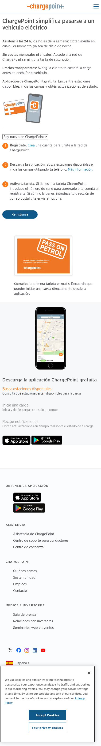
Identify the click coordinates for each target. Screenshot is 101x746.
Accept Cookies (47, 715)
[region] (47, 704)
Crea (31, 145)
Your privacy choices (47, 728)
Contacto (20, 590)
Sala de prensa (24, 614)
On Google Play (29, 508)
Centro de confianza (28, 547)
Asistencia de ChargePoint (33, 534)
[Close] (89, 673)
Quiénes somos (25, 571)
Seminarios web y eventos (33, 627)
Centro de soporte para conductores (41, 540)
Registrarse (20, 214)
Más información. (80, 169)
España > (23, 663)
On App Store (27, 497)
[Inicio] (45, 6)
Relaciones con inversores (33, 621)
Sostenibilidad (24, 577)
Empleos (20, 584)
